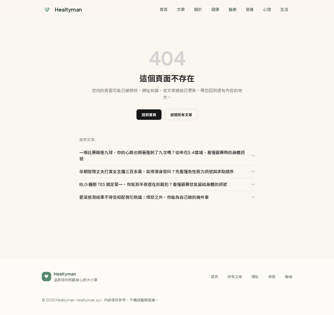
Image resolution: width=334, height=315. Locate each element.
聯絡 (288, 276)
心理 (267, 9)
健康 (215, 9)
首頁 (164, 9)
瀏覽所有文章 (181, 114)
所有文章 (235, 276)
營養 (250, 9)
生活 (284, 9)
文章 (181, 9)
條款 (272, 276)
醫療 (232, 9)
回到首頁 (149, 114)
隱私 (255, 276)
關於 (198, 9)
